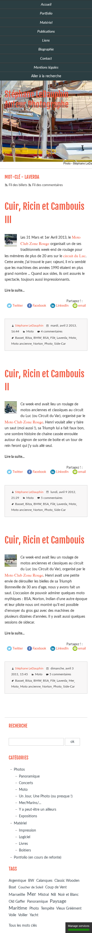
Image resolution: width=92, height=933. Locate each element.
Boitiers (25, 850)
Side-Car (60, 343)
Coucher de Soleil (30, 887)
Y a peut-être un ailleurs (37, 809)
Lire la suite (13, 290)
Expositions (28, 816)
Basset (19, 337)
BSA (46, 337)
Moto (30, 331)
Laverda (62, 337)
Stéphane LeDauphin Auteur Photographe (36, 99)
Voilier (23, 915)
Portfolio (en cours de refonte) (37, 857)
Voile (12, 915)
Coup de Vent (56, 887)
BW (31, 881)
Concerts (26, 783)
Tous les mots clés (23, 925)
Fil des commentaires (47, 185)
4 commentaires (51, 331)
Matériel (20, 823)
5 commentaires (51, 498)
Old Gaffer (17, 901)
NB (53, 895)
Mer (71, 680)
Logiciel (24, 837)
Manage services (78, 925)
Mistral (43, 895)
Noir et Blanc (68, 895)
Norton (38, 343)
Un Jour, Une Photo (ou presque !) (46, 796)
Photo (48, 343)
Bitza (28, 337)
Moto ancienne (21, 343)
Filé (52, 337)
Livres (23, 844)
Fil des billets (18, 185)
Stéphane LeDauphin (29, 325)
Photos (19, 769)
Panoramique (29, 776)
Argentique (17, 881)
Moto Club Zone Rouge (24, 421)
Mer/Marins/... (30, 803)
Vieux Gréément (69, 908)
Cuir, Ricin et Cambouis (44, 540)
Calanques (44, 881)
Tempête (47, 908)
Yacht (34, 915)
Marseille (17, 894)
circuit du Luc (74, 255)
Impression (27, 830)
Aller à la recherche (46, 76)
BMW (37, 337)
